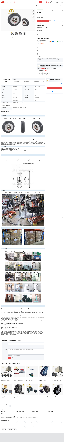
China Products (12, 434)
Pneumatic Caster (35, 411)
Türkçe (51, 435)
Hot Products (7, 434)
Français (19, 435)
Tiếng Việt (54, 435)
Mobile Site (53, 434)
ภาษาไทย (48, 435)
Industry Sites (38, 434)
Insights (57, 434)
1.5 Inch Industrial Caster (57, 422)
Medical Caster (34, 409)
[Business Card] (61, 83)
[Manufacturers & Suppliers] (6, 2)
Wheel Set (12, 426)
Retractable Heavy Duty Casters (31, 422)
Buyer (41, 5)
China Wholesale (28, 434)
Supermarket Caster (21, 422)
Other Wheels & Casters (12, 422)
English (9, 435)
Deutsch (30, 435)
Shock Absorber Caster (20, 411)
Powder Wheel (49, 426)
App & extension (51, 5)
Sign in (62, 2)
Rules (62, 5)
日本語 (43, 435)
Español (12, 435)
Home (2, 7)
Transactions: (52, 68)
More (2, 431)
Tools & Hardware (6, 7)
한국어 (40, 435)
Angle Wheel (4, 429)
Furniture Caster (50, 409)
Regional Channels (43, 434)
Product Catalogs (15, 405)
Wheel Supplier (37, 426)
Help (45, 5)
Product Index (49, 434)
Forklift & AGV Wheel (4, 409)
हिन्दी (45, 435)
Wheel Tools (43, 426)
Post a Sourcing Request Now (30, 357)
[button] (41, 81)
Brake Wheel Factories (29, 426)
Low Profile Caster (50, 411)
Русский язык (23, 435)
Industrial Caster (17, 7)
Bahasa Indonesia (59, 435)
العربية (37, 435)
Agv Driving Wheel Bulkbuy (12, 429)
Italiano (27, 435)
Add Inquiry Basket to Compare (18, 37)
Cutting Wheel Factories (5, 426)
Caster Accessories (19, 409)
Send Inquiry (43, 20)
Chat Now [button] (57, 20)
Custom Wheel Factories (20, 426)
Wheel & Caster (12, 7)
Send (9, 357)
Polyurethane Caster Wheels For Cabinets (44, 422)
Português (15, 435)
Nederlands (33, 435)
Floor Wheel (55, 426)
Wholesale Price (33, 434)
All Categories (4, 5)
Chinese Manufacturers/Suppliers (20, 434)
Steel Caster (3, 411)
